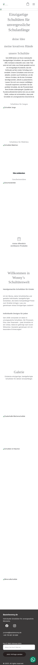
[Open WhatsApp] (33, 659)
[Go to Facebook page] (6, 625)
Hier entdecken (19, 135)
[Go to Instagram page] (14, 625)
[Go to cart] (27, 4)
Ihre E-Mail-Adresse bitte (12, 643)
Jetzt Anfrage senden (14, 654)
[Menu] (34, 4)
